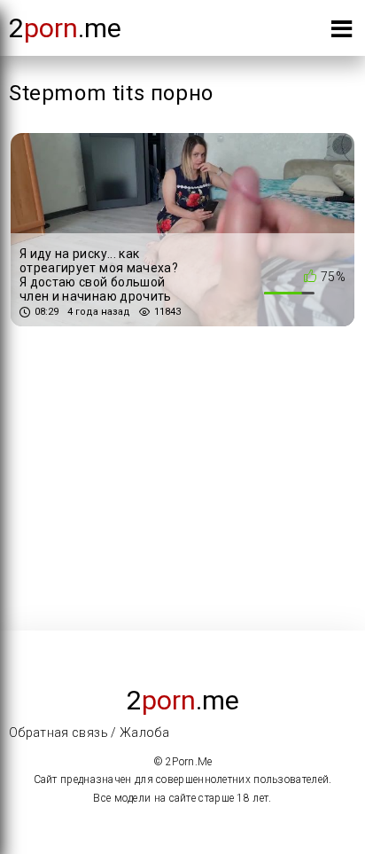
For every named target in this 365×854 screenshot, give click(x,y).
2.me (65, 27)
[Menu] (341, 32)
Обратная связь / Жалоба (89, 732)
